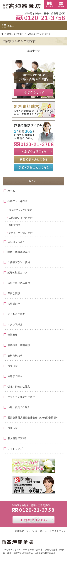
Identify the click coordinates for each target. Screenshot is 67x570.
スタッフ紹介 (15, 324)
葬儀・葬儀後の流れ (19, 252)
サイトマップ (15, 448)
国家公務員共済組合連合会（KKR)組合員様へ (33, 417)
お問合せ (13, 365)
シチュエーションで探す (21, 232)
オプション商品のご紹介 (21, 396)
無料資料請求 (15, 355)
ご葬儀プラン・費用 (19, 262)
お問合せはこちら (33, 520)
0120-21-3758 (39, 16)
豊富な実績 (14, 293)
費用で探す (14, 225)
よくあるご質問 (16, 314)
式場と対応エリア (18, 272)
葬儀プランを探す (18, 201)
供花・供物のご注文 (19, 386)
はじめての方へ (16, 241)
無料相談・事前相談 (19, 345)
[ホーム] (2, 33)
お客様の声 (14, 303)
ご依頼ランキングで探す (21, 217)
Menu (33, 25)
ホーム (11, 190)
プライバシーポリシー (37, 531)
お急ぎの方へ (15, 376)
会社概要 (13, 334)
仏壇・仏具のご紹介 (19, 407)
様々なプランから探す (20, 210)
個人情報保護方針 (18, 438)
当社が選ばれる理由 (19, 283)
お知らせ (13, 427)
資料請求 (49, 4)
